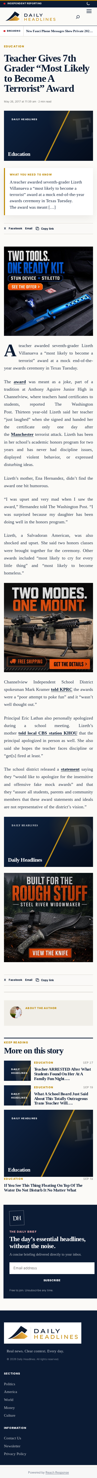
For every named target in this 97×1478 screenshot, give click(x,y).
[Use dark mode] (88, 3)
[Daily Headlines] (30, 16)
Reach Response (57, 1472)
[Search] (77, 16)
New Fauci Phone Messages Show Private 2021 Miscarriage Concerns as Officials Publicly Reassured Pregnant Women (60, 31)
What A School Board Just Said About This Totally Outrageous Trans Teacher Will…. (61, 1099)
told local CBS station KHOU (47, 733)
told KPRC (61, 689)
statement (70, 769)
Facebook (15, 228)
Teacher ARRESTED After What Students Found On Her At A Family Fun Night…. (62, 1074)
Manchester (22, 434)
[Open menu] (89, 16)
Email (28, 228)
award (20, 381)
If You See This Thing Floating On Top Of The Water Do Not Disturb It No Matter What (43, 1188)
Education (14, 46)
